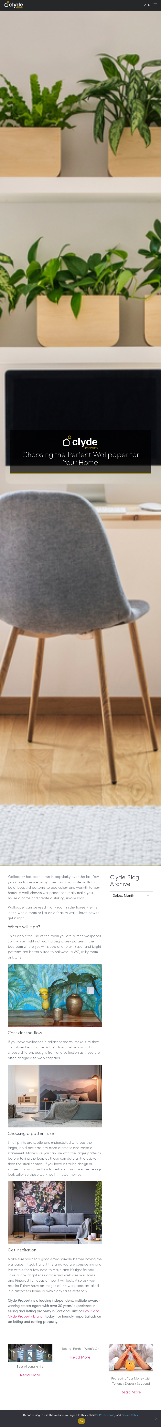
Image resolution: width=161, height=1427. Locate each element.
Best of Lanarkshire (30, 1366)
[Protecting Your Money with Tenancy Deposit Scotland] (131, 1359)
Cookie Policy (130, 1415)
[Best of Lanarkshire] (30, 1353)
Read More (30, 1375)
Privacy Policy (107, 1415)
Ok (81, 1421)
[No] (156, 1419)
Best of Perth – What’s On (80, 1348)
